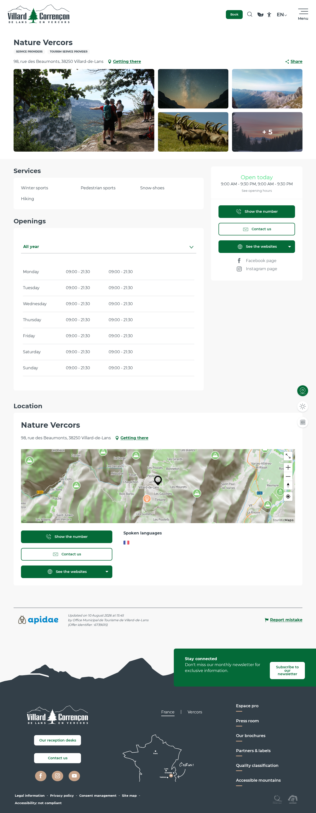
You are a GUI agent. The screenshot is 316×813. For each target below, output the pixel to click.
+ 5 (267, 132)
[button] (250, 14)
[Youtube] (74, 776)
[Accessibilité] (269, 15)
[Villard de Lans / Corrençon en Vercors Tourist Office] (39, 14)
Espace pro (247, 706)
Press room (247, 721)
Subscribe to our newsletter (287, 670)
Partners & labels (253, 750)
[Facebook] (40, 776)
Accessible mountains (258, 780)
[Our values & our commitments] (260, 17)
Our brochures (250, 735)
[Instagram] (57, 776)
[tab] (104, 246)
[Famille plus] (292, 798)
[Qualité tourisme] (277, 798)
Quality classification (257, 765)
